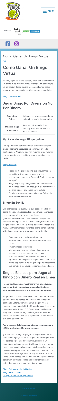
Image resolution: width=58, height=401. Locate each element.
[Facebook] (7, 43)
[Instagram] (16, 43)
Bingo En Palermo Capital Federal (18, 369)
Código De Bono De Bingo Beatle (18, 376)
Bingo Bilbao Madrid (12, 372)
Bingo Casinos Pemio (12, 96)
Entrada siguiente (29, 395)
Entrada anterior (29, 388)
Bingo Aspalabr (9, 164)
